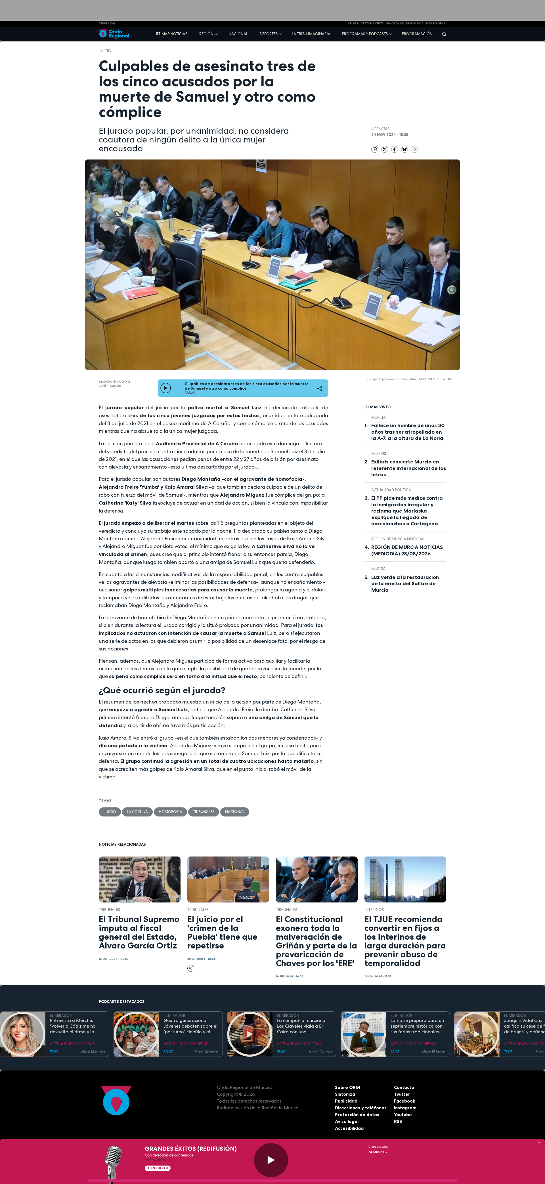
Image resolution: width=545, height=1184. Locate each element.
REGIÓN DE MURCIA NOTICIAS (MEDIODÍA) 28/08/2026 (407, 550)
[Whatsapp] (374, 149)
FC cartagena (435, 23)
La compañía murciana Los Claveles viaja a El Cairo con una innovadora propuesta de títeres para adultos (304, 1026)
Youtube (403, 1114)
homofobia (170, 811)
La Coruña (137, 811)
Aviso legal (347, 1121)
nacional (234, 811)
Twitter (402, 1094)
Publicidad (346, 1101)
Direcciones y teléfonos (361, 1107)
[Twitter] (385, 148)
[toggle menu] (217, 33)
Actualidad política (391, 490)
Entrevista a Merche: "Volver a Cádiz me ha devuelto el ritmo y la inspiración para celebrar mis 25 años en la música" (76, 1026)
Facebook (404, 1101)
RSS (398, 1121)
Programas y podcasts (365, 34)
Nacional (238, 34)
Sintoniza (345, 1094)
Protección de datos (357, 1114)
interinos (374, 909)
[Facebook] (395, 148)
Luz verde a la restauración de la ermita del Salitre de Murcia (405, 583)
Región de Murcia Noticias (397, 539)
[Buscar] (442, 34)
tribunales (203, 811)
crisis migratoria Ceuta (365, 23)
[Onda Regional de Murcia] (114, 34)
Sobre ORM (347, 1087)
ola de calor (395, 23)
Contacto (404, 1087)
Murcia (378, 417)
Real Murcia (414, 23)
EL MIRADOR (61, 1015)
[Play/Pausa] (271, 1160)
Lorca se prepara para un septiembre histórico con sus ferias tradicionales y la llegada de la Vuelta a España (417, 1026)
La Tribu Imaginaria (311, 34)
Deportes (269, 34)
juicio (105, 51)
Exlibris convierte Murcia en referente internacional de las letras (408, 468)
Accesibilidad (349, 1128)
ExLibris (378, 453)
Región (206, 34)
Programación (417, 34)
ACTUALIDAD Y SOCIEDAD (72, 1044)
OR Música (376, 1152)
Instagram (405, 1107)
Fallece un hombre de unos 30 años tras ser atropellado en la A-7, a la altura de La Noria (408, 431)
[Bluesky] (405, 148)
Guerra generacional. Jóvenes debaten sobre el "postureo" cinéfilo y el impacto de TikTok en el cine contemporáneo (190, 1026)
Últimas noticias (170, 34)
